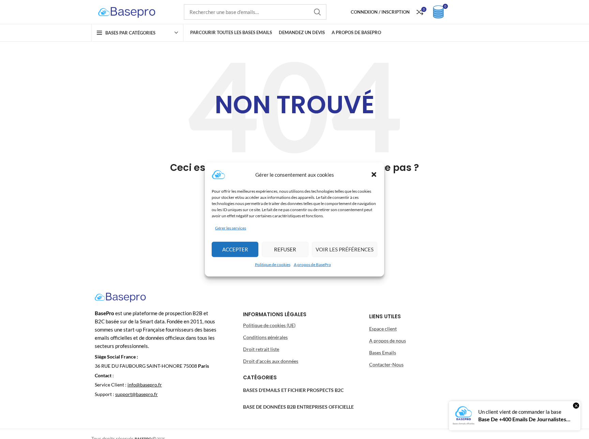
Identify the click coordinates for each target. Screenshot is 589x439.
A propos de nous (387, 340)
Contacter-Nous (386, 364)
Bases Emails (382, 352)
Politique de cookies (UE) (269, 325)
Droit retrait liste (261, 349)
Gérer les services (230, 227)
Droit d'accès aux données (270, 361)
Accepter (235, 249)
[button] (374, 174)
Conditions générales (265, 337)
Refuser (285, 249)
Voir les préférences (345, 249)
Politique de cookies (272, 264)
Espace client (383, 329)
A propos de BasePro (312, 264)
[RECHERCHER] (317, 12)
